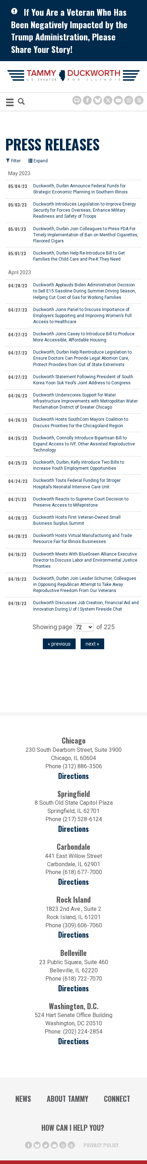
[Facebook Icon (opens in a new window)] (87, 100)
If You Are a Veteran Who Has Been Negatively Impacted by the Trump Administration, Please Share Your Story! (69, 30)
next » (92, 644)
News (23, 1098)
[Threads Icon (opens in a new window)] (139, 100)
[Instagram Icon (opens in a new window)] (128, 100)
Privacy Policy (100, 1145)
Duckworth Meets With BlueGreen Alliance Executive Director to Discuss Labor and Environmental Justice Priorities (85, 560)
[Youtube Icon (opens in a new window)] (118, 100)
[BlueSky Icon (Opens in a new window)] (97, 100)
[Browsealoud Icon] (76, 100)
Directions (73, 776)
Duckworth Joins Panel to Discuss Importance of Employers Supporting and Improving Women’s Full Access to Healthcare (82, 315)
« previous (59, 644)
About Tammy (67, 1098)
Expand (40, 160)
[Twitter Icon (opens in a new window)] (107, 100)
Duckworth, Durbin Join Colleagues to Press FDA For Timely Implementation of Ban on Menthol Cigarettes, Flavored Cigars (85, 234)
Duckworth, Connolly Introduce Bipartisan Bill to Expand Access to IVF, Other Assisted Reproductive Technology (84, 444)
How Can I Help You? (72, 1127)
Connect (117, 1098)
